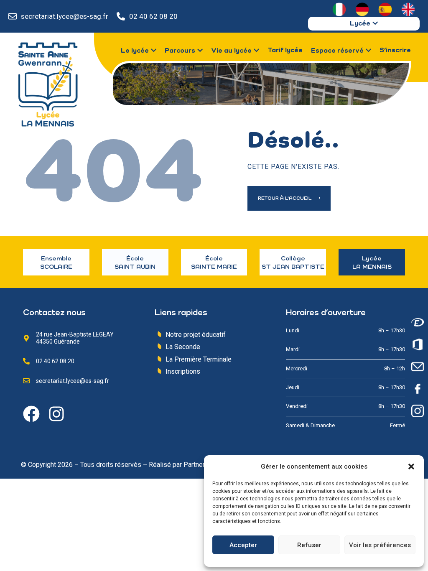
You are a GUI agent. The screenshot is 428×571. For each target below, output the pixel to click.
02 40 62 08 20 (153, 16)
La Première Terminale (199, 359)
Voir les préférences (380, 545)
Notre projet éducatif (196, 335)
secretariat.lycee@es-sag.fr (64, 16)
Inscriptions (183, 371)
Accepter (243, 545)
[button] (411, 466)
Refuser (309, 545)
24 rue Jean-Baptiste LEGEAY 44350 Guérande (75, 338)
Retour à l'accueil (285, 198)
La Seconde (183, 347)
